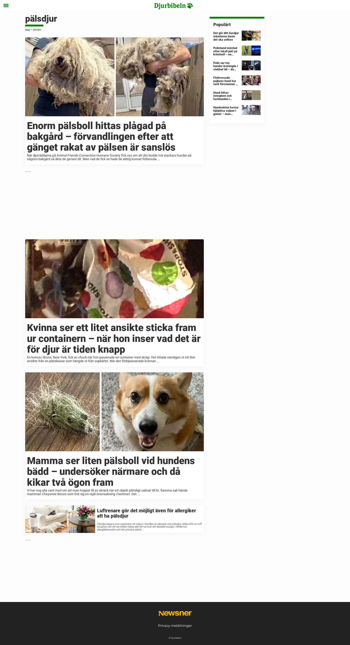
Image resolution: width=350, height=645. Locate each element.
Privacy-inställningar (175, 626)
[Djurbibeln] (174, 5)
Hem (27, 29)
